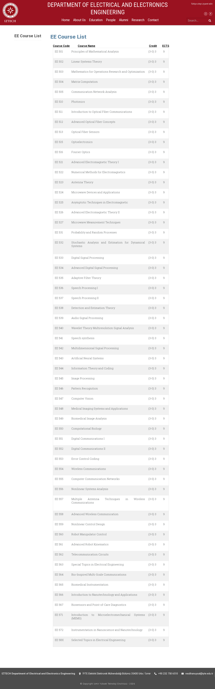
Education (96, 20)
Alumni (123, 20)
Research (138, 20)
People (111, 20)
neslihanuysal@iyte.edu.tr (199, 673)
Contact (153, 20)
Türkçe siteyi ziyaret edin (201, 4)
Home (65, 20)
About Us (79, 20)
